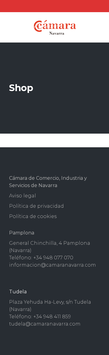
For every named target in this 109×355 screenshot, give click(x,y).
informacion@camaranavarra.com (52, 265)
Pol (13, 206)
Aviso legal (22, 196)
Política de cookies (33, 216)
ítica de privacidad (41, 206)
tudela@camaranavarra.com (45, 324)
